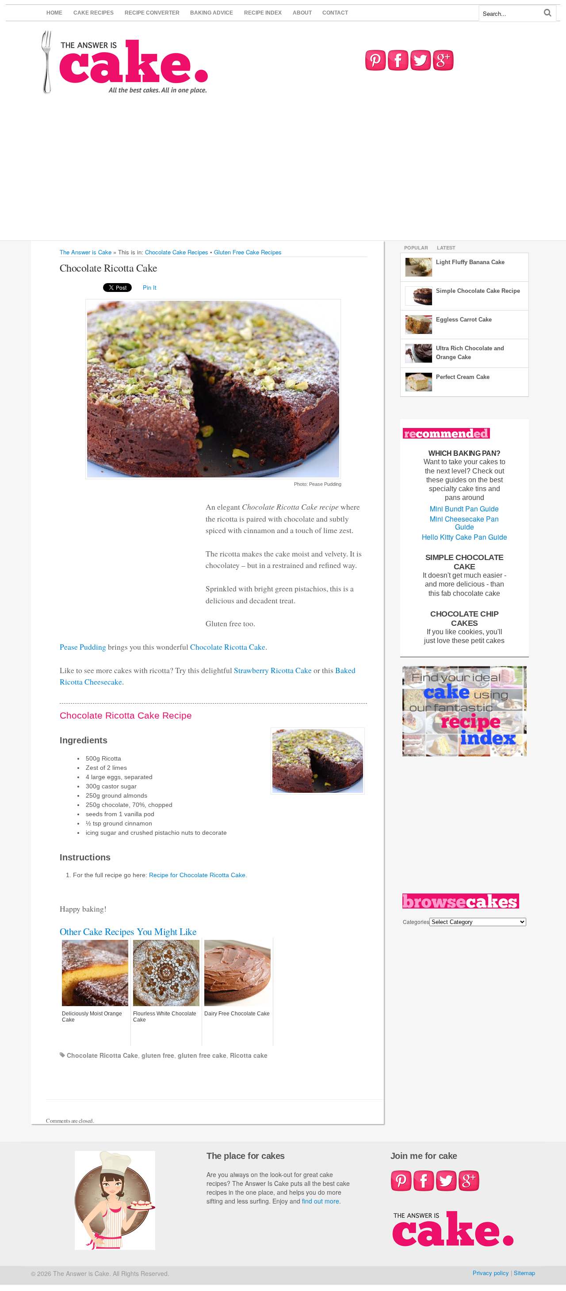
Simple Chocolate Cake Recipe (478, 291)
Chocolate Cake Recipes (176, 252)
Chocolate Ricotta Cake (227, 646)
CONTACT (335, 13)
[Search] (547, 13)
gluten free (158, 1055)
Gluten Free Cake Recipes (248, 252)
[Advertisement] (283, 174)
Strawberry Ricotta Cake (273, 670)
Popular (416, 247)
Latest (446, 247)
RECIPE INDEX (263, 13)
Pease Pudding (83, 646)
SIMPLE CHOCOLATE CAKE (464, 562)
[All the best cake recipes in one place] (125, 90)
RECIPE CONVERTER (152, 13)
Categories (416, 921)
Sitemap (524, 1272)
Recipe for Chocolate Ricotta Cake (197, 874)
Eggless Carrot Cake (464, 319)
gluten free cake (202, 1055)
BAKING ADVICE (211, 13)
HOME (54, 13)
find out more (320, 1200)
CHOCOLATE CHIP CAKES (464, 618)
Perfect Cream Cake (463, 377)
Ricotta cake (249, 1055)
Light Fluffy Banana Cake (470, 262)
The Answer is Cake (85, 252)
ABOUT (302, 13)
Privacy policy (491, 1272)
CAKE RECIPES (93, 13)
